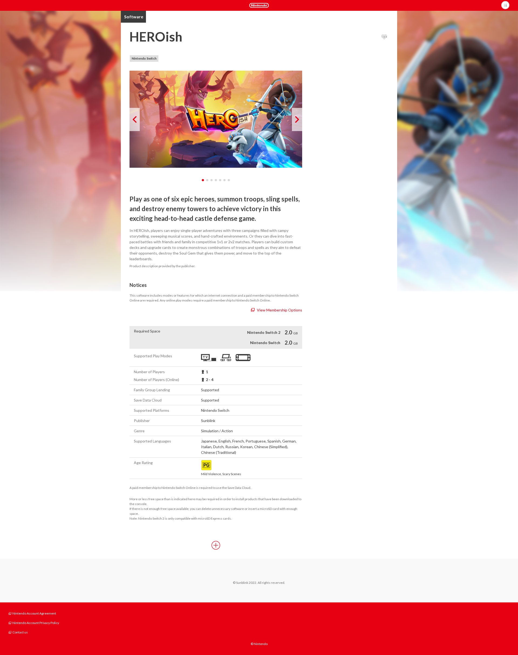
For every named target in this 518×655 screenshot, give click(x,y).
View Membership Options (279, 310)
